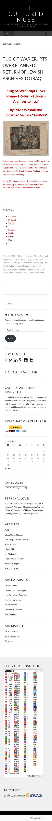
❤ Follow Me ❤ (16, 315)
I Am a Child (10, 549)
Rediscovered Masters (14, 559)
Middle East (39, 256)
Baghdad (31, 259)
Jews (32, 266)
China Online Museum (14, 535)
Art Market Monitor (13, 636)
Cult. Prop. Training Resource (17, 540)
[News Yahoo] (26, 138)
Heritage (16, 263)
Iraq (31, 256)
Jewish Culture (9, 266)
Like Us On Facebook (21, 372)
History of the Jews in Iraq (32, 263)
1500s (13, 256)
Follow (10, 338)
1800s (19, 256)
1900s (26, 256)
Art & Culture (14, 259)
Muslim (39, 266)
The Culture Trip (11, 568)
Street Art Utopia (12, 564)
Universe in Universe (13, 609)
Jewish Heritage (22, 266)
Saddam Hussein (25, 269)
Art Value (9, 641)
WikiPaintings (10, 614)
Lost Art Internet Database (16, 595)
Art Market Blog (11, 632)
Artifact (24, 259)
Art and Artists (11, 586)
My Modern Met (11, 554)
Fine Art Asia (10, 544)
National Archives (10, 269)
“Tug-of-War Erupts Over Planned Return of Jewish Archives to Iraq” (26, 96)
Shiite (36, 269)
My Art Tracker (11, 605)
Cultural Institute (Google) (15, 590)
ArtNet (7, 530)
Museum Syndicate (13, 600)
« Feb (7, 468)
